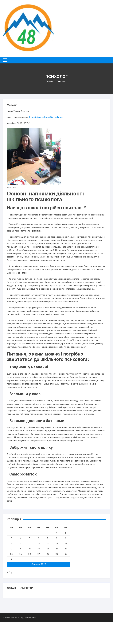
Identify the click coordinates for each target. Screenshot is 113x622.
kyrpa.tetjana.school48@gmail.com (46, 117)
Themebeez (30, 617)
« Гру (9, 572)
